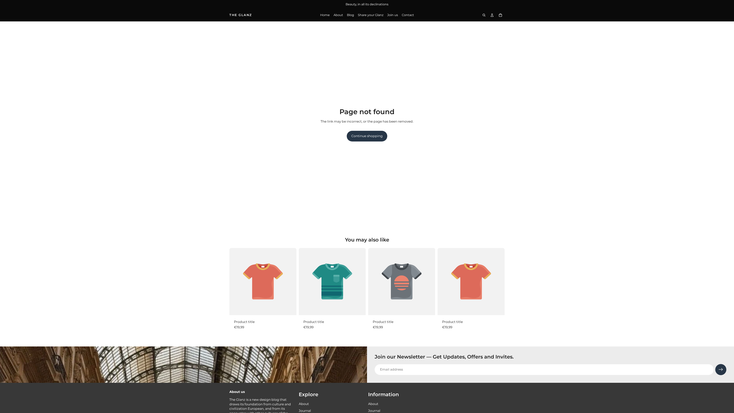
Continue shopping (367, 136)
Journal (305, 411)
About (304, 404)
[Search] (484, 15)
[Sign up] (720, 369)
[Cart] (500, 15)
